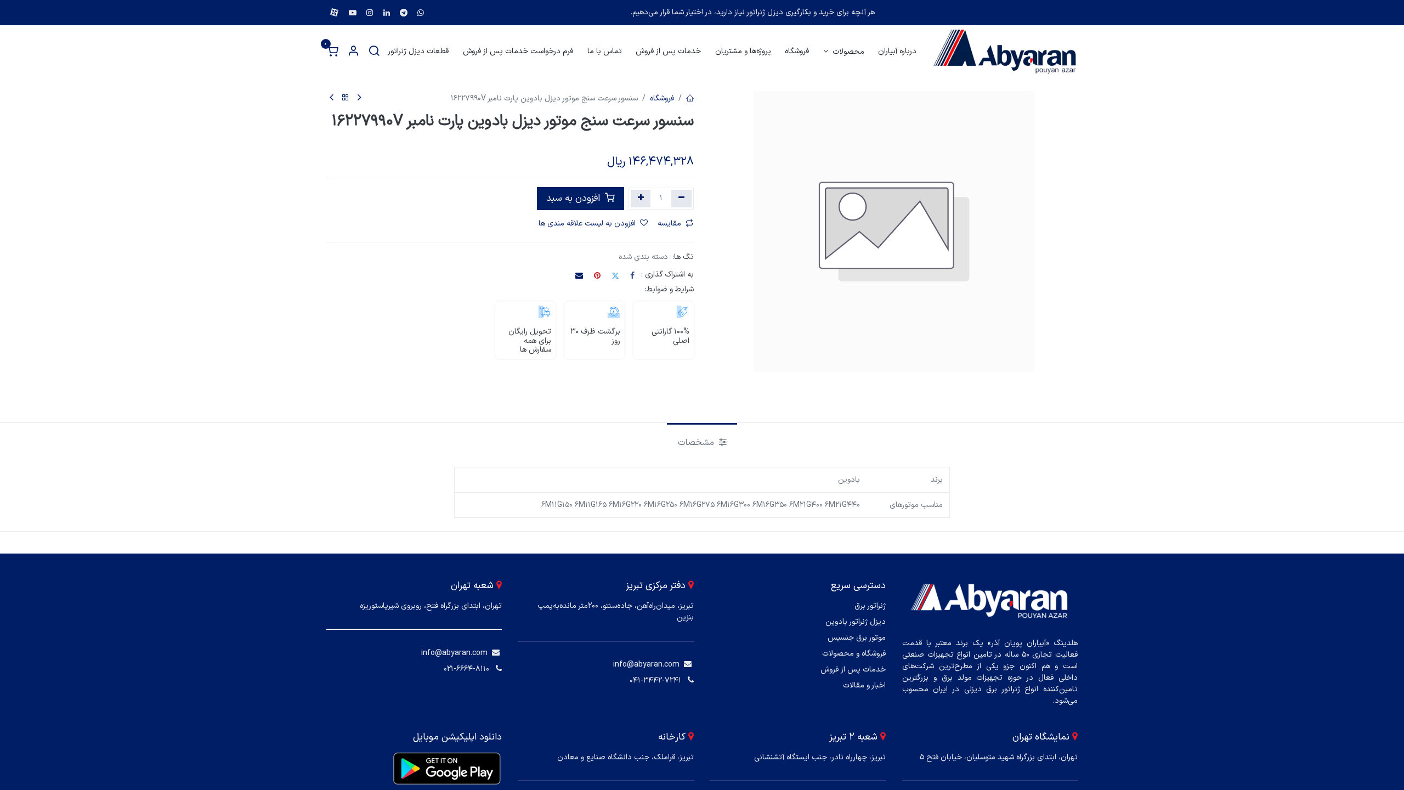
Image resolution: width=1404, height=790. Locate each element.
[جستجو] (374, 51)
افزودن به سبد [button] (574, 198)
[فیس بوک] (632, 275)
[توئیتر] (615, 275)
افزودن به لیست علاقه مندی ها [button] (587, 223)
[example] (420, 13)
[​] (688, 664)
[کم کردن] (681, 198)
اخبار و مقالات (864, 685)
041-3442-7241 (655, 680)
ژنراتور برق (870, 606)
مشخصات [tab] (697, 442)
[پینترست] (597, 275)
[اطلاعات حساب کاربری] (353, 51)
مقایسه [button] (669, 223)
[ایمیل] (579, 275)
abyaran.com (657, 664)
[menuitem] (897, 51)
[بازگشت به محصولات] (345, 98)
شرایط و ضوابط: (669, 289)
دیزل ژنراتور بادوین (855, 622)
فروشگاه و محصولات (854, 653)
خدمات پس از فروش (853, 669)
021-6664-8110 (466, 669)
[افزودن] (641, 198)
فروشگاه (662, 98)
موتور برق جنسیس (857, 638)
